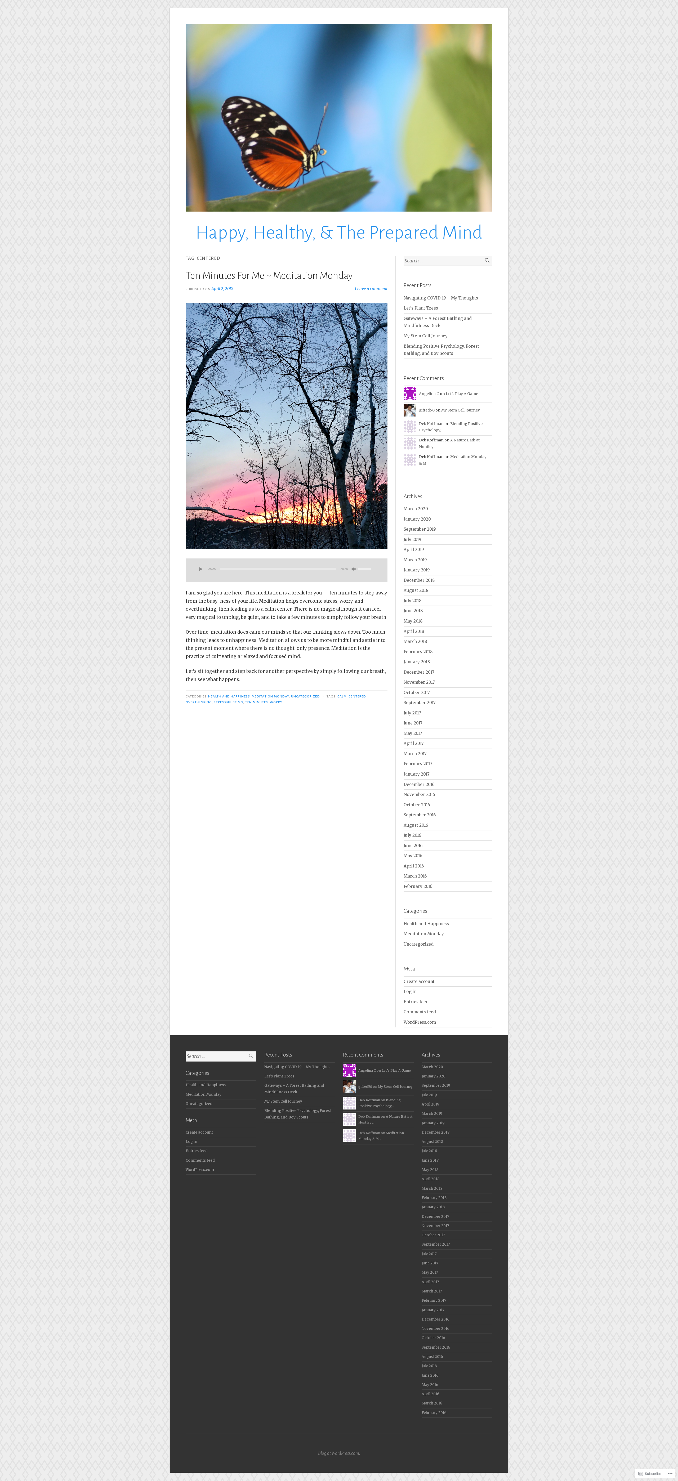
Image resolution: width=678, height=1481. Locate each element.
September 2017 (420, 702)
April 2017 (414, 743)
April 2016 (414, 866)
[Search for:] (448, 261)
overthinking (199, 702)
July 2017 (412, 712)
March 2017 (415, 753)
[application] (286, 570)
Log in (410, 991)
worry (276, 702)
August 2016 (416, 825)
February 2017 (418, 763)
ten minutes (256, 702)
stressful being (228, 702)
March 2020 (416, 508)
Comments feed (420, 1011)
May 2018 (413, 621)
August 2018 (416, 590)
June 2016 (413, 845)
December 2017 (419, 672)
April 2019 (414, 549)
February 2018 (418, 651)
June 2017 (413, 723)
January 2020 (417, 519)
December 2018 (419, 580)
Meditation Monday (270, 696)
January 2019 (417, 569)
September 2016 (420, 814)
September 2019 (420, 529)
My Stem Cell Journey (426, 335)
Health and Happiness (229, 696)
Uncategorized (305, 696)
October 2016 (417, 804)
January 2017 (417, 774)
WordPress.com (420, 1022)
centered (357, 696)
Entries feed (416, 1001)
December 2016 (419, 784)
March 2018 (415, 641)
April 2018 (414, 631)
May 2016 (413, 855)
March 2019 (415, 559)
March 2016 (415, 876)
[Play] (200, 569)
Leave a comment (371, 288)
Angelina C (429, 393)
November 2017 (419, 682)
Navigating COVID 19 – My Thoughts (441, 298)
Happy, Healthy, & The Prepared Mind (339, 233)
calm (342, 696)
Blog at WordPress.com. (339, 1453)
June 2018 (413, 610)
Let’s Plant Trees (421, 308)
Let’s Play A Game (462, 393)
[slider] (365, 568)
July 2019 (412, 539)
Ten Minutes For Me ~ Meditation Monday (269, 275)
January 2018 (417, 661)
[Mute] (353, 569)
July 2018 (413, 600)
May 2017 (413, 733)
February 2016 (418, 886)
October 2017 (417, 692)
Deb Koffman (431, 423)
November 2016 (419, 794)
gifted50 (427, 410)
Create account (419, 981)
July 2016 (412, 835)
